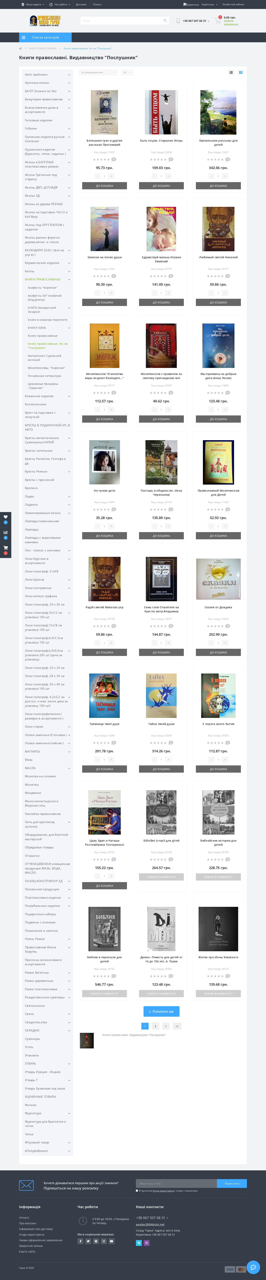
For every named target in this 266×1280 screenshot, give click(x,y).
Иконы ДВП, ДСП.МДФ (41, 187)
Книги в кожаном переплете (48, 320)
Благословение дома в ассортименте (41, 110)
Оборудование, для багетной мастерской (46, 837)
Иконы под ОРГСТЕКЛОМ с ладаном (44, 227)
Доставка (81, 4)
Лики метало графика (41, 596)
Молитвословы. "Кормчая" (46, 368)
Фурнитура (33, 1113)
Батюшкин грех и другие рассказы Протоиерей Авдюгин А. (104, 145)
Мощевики (33, 793)
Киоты (29, 271)
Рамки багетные (37, 972)
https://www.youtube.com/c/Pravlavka (112, 1241)
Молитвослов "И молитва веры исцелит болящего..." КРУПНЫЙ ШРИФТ (104, 378)
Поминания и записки (41, 931)
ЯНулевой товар (37, 1142)
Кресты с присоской (39, 480)
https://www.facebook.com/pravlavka (80, 1241)
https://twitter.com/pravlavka (88, 1241)
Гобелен (31, 128)
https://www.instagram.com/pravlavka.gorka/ (104, 1241)
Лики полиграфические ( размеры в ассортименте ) (44, 716)
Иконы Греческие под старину (41, 177)
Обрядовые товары (39, 847)
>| (177, 1026)
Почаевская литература (44, 376)
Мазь (29, 760)
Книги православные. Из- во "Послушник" (48, 346)
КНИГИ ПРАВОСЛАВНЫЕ (42, 48)
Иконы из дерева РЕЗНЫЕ (44, 204)
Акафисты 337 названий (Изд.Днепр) (45, 297)
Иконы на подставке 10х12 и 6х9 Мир (46, 214)
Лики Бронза (34, 579)
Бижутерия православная (44, 99)
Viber (147, 1243)
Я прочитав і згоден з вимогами (168, 1190)
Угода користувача (163, 1190)
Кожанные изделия (39, 396)
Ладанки (31, 504)
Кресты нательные (39, 450)
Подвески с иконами (40, 922)
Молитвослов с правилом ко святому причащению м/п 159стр (161, 378)
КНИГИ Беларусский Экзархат (42, 310)
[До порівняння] (124, 93)
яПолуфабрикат (36, 1151)
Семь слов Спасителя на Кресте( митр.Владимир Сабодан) (161, 611)
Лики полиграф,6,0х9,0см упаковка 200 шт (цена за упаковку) (44, 655)
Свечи (29, 1014)
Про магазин (27, 1223)
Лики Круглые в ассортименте (36, 561)
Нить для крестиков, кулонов (40, 824)
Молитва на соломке (40, 776)
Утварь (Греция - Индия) (42, 1072)
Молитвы (32, 784)
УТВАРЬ (30, 1063)
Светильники (35, 1006)
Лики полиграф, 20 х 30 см (45, 604)
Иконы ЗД (32, 195)
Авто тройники (36, 74)
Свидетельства (36, 1022)
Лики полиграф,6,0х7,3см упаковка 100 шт (44, 640)
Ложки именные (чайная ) (44, 743)
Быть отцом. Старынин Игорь (161, 140)
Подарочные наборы (40, 914)
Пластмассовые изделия (43, 897)
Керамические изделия (42, 263)
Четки (29, 1134)
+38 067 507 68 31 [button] (150, 1218)
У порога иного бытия (218, 724)
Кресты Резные (36, 471)
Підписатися (232, 1183)
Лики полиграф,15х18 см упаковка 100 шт (43, 627)
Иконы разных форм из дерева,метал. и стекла (42, 239)
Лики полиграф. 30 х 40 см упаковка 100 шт (45, 686)
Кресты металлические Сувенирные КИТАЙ (42, 440)
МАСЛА (30, 768)
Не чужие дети (104, 490)
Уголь (29, 1047)
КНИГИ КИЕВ (37, 328)
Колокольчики (36, 404)
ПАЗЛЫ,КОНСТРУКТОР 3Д (43, 881)
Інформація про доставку (36, 1229)
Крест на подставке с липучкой (40, 415)
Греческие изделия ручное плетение (44, 139)
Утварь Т (31, 1080)
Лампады (32, 529)
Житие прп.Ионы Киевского (218, 957)
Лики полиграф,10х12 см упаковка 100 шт (43, 615)
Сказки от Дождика (218, 607)
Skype (139, 1243)
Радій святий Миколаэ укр (104, 607)
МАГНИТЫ (32, 751)
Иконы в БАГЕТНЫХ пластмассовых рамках (42, 164)
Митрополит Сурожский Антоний (44, 358)
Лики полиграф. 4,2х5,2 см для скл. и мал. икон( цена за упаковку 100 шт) (46, 701)
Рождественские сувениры (45, 997)
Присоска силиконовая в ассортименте (43, 962)
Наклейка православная (43, 814)
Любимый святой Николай (218, 257)
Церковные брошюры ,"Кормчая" (43, 386)
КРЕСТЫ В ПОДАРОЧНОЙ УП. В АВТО (47, 427)
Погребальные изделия (42, 906)
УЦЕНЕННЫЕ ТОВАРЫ (40, 1096)
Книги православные (42, 336)
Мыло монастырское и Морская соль (42, 803)
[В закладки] (124, 87)
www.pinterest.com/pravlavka (96, 1241)
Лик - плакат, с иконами (42, 550)
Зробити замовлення (231, 22)
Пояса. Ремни (35, 939)
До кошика (104, 186)
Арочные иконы (37, 83)
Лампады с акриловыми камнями (43, 540)
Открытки (32, 856)
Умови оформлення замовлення (40, 1240)
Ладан (29, 496)
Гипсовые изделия (38, 120)
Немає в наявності (161, 877)
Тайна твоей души (161, 724)
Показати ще (163, 1011)
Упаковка (32, 1055)
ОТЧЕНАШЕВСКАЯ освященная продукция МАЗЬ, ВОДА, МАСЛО (47, 868)
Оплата (97, 4)
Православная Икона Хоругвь (40, 949)
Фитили (31, 1105)
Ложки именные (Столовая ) (46, 735)
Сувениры (32, 1039)
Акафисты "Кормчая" (42, 287)
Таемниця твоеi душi (105, 724)
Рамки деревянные (39, 981)
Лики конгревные (38, 588)
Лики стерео (34, 726)
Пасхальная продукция (42, 889)
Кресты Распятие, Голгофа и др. (45, 461)
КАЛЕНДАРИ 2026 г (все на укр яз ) (44, 252)
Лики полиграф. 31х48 (41, 571)
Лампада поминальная (42, 521)
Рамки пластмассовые (41, 989)
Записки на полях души (104, 257)
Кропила (31, 488)
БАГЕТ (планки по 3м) (40, 91)
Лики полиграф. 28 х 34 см (45, 676)
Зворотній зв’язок (31, 1246)
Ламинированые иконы (43, 513)
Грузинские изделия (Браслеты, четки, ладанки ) (45, 151)
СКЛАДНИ (32, 1030)
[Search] (165, 21)
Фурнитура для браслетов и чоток (45, 1124)
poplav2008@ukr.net (150, 1224)
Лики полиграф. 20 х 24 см (45, 668)
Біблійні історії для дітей (161, 840)
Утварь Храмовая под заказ (45, 1088)
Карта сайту (27, 1251)
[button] (5, 550)
